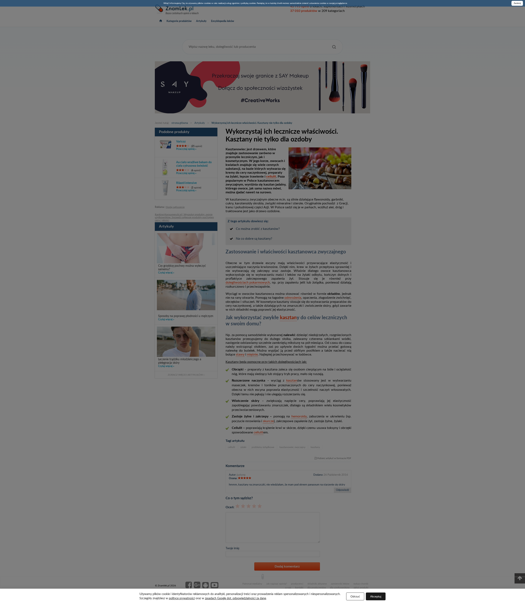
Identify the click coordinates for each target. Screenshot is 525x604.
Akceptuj (375, 596)
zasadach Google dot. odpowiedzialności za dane (235, 598)
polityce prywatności (182, 598)
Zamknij (517, 3)
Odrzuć (355, 596)
